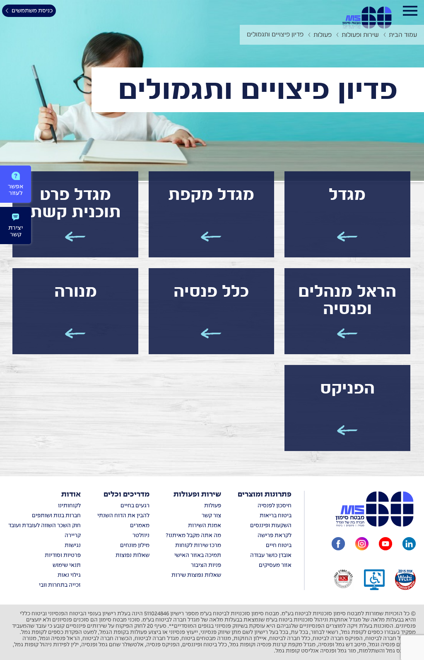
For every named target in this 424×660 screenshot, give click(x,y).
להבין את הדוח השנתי (123, 515)
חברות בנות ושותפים (56, 515)
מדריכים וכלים (126, 494)
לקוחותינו (69, 506)
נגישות (73, 545)
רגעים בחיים (134, 506)
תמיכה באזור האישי (197, 555)
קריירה (73, 535)
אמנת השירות (204, 525)
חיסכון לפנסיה (275, 506)
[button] (347, 214)
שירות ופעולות (197, 494)
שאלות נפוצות (132, 555)
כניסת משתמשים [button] (32, 11)
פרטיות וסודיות (63, 555)
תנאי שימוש (67, 565)
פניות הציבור (206, 565)
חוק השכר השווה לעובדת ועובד (44, 525)
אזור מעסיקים (275, 565)
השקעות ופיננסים (271, 525)
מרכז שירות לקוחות (198, 545)
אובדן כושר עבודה (271, 555)
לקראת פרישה (275, 535)
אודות (71, 494)
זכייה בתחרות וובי (60, 585)
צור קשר (211, 515)
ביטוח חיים (279, 545)
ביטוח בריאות (276, 515)
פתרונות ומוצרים (265, 494)
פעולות (212, 506)
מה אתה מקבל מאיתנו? (193, 535)
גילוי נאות (69, 575)
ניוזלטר (140, 535)
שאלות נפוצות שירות (196, 575)
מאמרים (139, 525)
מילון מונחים (134, 545)
